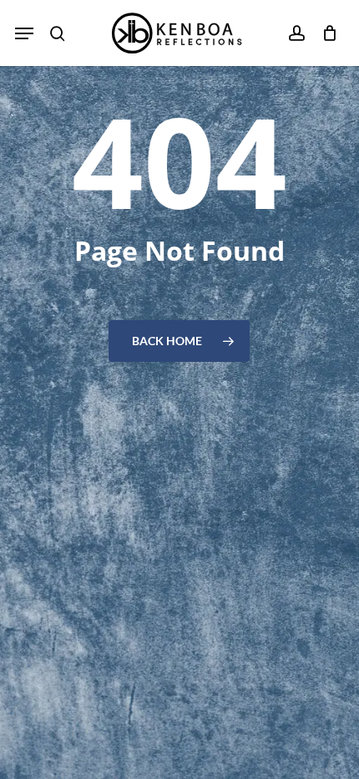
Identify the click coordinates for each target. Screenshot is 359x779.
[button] (24, 33)
